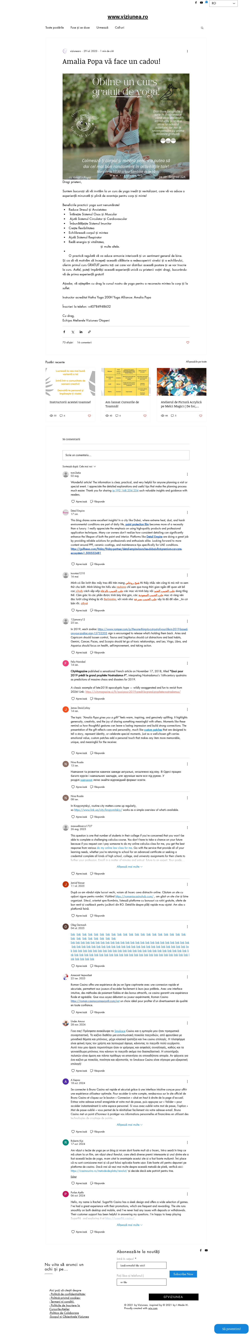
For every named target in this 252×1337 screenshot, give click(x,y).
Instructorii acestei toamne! (70, 402)
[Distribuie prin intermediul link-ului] (89, 331)
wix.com (153, 1308)
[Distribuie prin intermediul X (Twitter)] (72, 331)
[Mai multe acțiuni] (187, 51)
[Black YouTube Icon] (201, 2)
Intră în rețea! (126, 1258)
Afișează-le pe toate (196, 361)
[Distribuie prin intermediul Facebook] (64, 331)
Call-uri (119, 27)
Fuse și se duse (80, 27)
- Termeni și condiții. (61, 1301)
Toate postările (54, 27)
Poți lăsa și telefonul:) (130, 1275)
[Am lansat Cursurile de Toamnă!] (126, 382)
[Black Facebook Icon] (196, 2)
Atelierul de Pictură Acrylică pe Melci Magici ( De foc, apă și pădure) (181, 404)
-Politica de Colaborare (64, 1313)
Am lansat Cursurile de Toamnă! (122, 404)
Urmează (102, 27)
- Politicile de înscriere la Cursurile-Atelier (64, 1307)
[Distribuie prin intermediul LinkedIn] (81, 331)
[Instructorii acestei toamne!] (70, 382)
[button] (206, 1)
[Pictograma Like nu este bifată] (73, 501)
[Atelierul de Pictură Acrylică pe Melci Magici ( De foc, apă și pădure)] (181, 382)
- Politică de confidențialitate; (67, 1294)
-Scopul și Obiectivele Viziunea (69, 1317)
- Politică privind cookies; (65, 1298)
